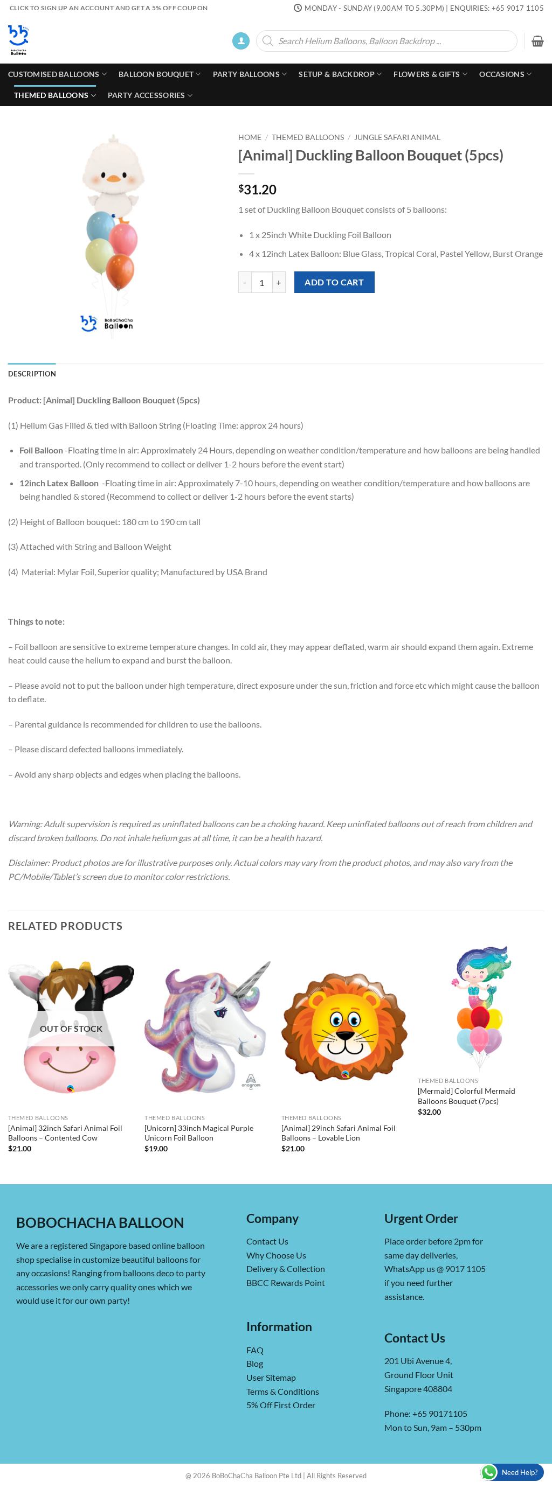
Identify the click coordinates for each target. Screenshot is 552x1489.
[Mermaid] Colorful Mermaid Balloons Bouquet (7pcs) (466, 1096)
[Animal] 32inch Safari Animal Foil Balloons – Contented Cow (65, 1133)
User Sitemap (271, 1377)
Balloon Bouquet (156, 74)
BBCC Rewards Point (285, 1282)
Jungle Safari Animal (397, 137)
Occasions (502, 74)
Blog (254, 1363)
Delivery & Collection (285, 1268)
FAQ (255, 1349)
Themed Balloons (51, 95)
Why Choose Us (276, 1255)
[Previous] (9, 1064)
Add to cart (334, 282)
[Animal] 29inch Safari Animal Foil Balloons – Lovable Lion (338, 1133)
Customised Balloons (53, 74)
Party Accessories (146, 95)
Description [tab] (32, 373)
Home (249, 137)
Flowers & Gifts (427, 74)
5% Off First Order (280, 1405)
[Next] (543, 1064)
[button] (241, 41)
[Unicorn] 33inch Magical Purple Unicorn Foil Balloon (198, 1133)
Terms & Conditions (282, 1391)
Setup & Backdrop (337, 74)
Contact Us (267, 1241)
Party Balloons (246, 74)
